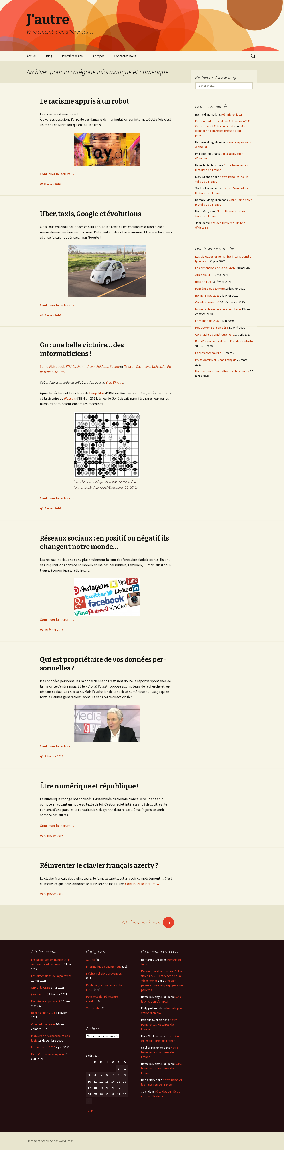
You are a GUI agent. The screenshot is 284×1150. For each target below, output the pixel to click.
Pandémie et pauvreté (210, 289)
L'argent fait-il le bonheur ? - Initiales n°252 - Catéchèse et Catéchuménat (161, 976)
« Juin (89, 1111)
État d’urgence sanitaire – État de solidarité (224, 341)
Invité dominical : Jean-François (215, 360)
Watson (70, 398)
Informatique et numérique (104, 967)
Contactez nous (125, 56)
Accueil (31, 56)
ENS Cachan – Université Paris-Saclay (93, 366)
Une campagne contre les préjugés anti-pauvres (220, 130)
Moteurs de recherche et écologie (218, 309)
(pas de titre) (204, 282)
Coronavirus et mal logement (214, 334)
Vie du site (93, 1008)
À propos (98, 56)
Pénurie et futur (231, 114)
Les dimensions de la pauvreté (215, 268)
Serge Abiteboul (52, 366)
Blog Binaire (114, 382)
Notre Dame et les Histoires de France (159, 1024)
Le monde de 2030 (207, 321)
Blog (49, 56)
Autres (90, 960)
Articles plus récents (146, 922)
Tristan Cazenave (137, 366)
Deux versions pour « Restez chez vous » (222, 371)
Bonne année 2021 (207, 295)
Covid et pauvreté (207, 302)
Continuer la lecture (57, 174)
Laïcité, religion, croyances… (105, 973)
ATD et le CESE (204, 275)
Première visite (72, 56)
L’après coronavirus (208, 353)
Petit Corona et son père (211, 328)
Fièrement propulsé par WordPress (50, 1141)
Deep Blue (97, 393)
